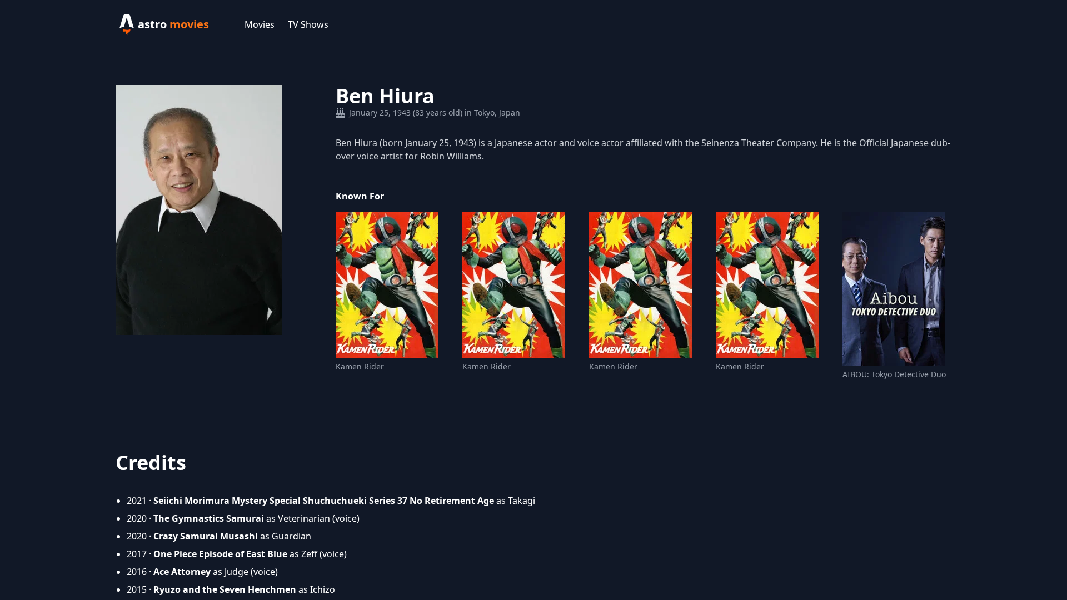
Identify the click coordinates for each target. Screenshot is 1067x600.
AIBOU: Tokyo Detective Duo (894, 374)
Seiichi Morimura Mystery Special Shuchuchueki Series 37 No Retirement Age (323, 500)
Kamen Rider (360, 366)
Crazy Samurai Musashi (205, 536)
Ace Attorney (182, 572)
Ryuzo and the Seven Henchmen (224, 589)
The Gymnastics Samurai (208, 518)
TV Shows (308, 24)
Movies (260, 24)
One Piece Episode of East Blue (220, 554)
